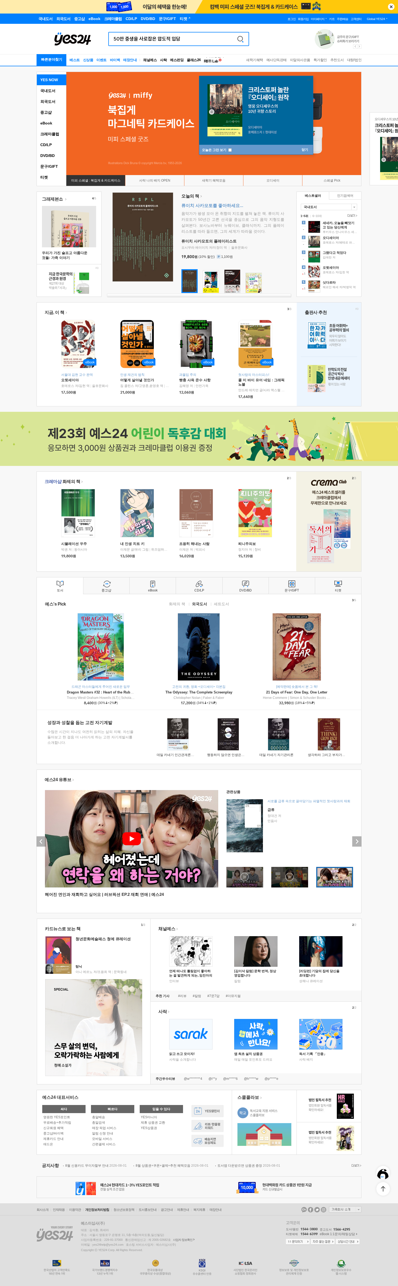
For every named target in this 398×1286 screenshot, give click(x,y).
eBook (46, 123)
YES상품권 (149, 1128)
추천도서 (337, 60)
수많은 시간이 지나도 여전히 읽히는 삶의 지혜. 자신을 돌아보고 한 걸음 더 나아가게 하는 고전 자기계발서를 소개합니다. (90, 737)
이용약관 (75, 1210)
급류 (271, 810)
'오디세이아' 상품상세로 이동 (329, 242)
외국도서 (48, 101)
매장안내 (130, 60)
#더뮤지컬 (233, 996)
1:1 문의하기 (298, 1242)
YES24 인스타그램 (323, 1209)
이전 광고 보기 (355, 46)
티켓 (44, 177)
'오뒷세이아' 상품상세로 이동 (329, 272)
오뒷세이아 (70, 380)
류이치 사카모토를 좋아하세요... (212, 205)
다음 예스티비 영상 (356, 841)
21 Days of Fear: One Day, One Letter (296, 692)
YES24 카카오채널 (304, 1209)
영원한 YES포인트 (56, 1117)
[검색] (240, 38)
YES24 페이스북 (310, 1209)
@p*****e (271, 1079)
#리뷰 (182, 996)
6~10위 (317, 216)
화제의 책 (62, 481)
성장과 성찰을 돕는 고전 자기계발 (79, 722)
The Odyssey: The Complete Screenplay (198, 692)
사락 (163, 60)
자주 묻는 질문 (323, 1242)
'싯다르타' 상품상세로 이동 (329, 287)
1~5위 (304, 216)
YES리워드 (207, 1126)
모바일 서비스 (102, 1139)
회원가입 (303, 19)
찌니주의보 (247, 544)
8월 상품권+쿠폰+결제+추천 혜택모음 (172, 1165)
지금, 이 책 (54, 312)
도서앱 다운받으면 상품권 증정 (248, 1165)
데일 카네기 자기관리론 (276, 755)
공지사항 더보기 (355, 1165)
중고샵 (46, 112)
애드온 (48, 1144)
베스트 (75, 60)
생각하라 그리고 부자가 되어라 (330, 755)
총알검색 (98, 1122)
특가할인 (320, 60)
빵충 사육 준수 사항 (195, 380)
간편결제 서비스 (104, 1144)
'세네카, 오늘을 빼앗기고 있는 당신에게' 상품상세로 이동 (329, 227)
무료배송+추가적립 (57, 1122)
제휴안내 (183, 1210)
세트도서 (221, 603)
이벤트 (101, 60)
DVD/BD (47, 155)
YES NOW (49, 80)
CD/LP (46, 145)
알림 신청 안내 (102, 1133)
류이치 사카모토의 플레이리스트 (209, 241)
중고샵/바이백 (53, 1133)
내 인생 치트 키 (132, 544)
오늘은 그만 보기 (214, 150)
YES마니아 (149, 1117)
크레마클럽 (49, 134)
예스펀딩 (177, 60)
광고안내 (167, 1210)
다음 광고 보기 (359, 46)
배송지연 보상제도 (207, 1141)
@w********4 (193, 1079)
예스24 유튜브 (58, 779)
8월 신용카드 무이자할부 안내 (96, 1165)
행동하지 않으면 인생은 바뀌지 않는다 (234, 755)
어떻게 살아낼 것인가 (137, 380)
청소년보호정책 (123, 1210)
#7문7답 (213, 996)
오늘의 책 (190, 196)
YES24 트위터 (317, 1209)
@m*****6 (230, 1079)
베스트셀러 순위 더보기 (351, 216)
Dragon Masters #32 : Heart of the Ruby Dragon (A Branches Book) (122, 692)
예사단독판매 (276, 60)
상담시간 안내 (348, 1242)
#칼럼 (197, 996)
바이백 (115, 60)
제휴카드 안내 (53, 1139)
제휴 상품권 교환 (153, 1122)
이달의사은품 (300, 60)
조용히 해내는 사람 (194, 544)
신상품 (88, 60)
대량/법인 (354, 60)
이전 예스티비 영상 (41, 841)
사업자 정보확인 (183, 1239)
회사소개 (42, 1210)
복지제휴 (199, 1210)
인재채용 (59, 1210)
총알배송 (98, 1117)
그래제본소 (53, 199)
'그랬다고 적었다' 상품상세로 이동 (329, 257)
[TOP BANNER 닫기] (391, 7)
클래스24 (194, 60)
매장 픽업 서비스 (104, 1128)
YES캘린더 (207, 1111)
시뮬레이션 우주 (74, 544)
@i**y (212, 1079)
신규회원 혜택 (53, 1128)
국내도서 (48, 90)
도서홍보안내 (147, 1210)
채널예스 (166, 928)
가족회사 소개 (345, 1209)
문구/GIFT (49, 166)
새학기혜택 (254, 60)
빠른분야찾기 (51, 59)
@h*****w (251, 1079)
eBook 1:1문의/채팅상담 (337, 1234)
